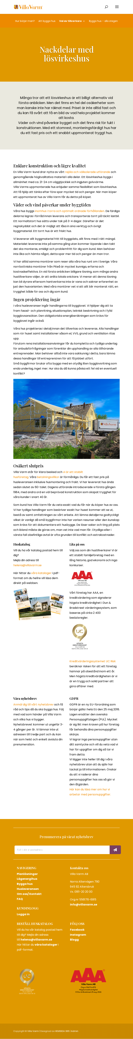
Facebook (77, 930)
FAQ (20, 899)
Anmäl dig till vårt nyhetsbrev (33, 704)
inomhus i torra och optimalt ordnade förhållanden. (70, 211)
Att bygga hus (46, 21)
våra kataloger (41, 573)
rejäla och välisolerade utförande (87, 172)
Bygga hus (25, 884)
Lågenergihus (27, 879)
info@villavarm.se (83, 905)
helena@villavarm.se (27, 565)
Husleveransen (28, 889)
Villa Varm (33, 1031)
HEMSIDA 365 (62, 1031)
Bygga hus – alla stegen (103, 21)
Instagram (78, 935)
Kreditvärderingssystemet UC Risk (92, 661)
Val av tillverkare (70, 21)
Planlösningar (27, 874)
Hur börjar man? (25, 21)
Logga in (23, 914)
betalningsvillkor (48, 477)
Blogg (74, 940)
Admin (74, 1031)
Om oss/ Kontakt (29, 894)
